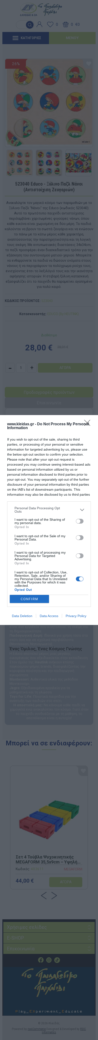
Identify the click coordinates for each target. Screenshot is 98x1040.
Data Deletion (22, 616)
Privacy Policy (76, 616)
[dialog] (49, 520)
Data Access (49, 616)
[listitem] (49, 509)
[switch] (79, 521)
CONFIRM (29, 599)
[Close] (88, 424)
